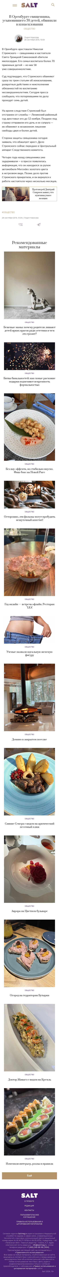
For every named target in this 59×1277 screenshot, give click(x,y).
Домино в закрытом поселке (29, 739)
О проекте (29, 1201)
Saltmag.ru (22, 1234)
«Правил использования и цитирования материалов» (35, 1267)
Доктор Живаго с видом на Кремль (29, 1079)
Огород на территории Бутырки (29, 995)
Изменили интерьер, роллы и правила (29, 1163)
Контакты (29, 1210)
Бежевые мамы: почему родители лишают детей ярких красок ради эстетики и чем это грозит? (29, 331)
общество (9, 212)
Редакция (29, 1206)
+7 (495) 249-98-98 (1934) (38, 1247)
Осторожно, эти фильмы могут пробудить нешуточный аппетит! (29, 518)
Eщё (29, 1175)
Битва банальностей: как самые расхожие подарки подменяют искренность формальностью (29, 382)
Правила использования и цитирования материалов (29, 1222)
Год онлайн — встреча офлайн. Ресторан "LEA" (29, 606)
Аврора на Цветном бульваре (29, 911)
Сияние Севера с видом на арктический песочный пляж (29, 825)
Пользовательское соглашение (29, 1216)
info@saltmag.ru (40, 1245)
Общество (29, 28)
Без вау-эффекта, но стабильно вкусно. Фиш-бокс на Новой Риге (29, 470)
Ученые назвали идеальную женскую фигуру (30, 653)
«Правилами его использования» (29, 1252)
